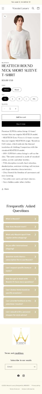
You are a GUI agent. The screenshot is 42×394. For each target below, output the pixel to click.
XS (5, 99)
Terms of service (15, 389)
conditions (19, 353)
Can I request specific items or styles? (18, 269)
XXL (34, 99)
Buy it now (21, 124)
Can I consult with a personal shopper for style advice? (18, 313)
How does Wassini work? (16, 226)
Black (17, 90)
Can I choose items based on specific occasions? (18, 291)
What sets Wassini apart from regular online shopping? (18, 236)
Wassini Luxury (11, 385)
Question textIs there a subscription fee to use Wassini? (19, 258)
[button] (2, 8)
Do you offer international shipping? (17, 247)
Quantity (5, 104)
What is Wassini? (13, 219)
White (6, 90)
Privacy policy (36, 385)
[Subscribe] (34, 367)
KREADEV (27, 385)
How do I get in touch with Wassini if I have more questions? (20, 280)
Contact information (28, 389)
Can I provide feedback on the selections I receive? (18, 302)
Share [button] (6, 189)
